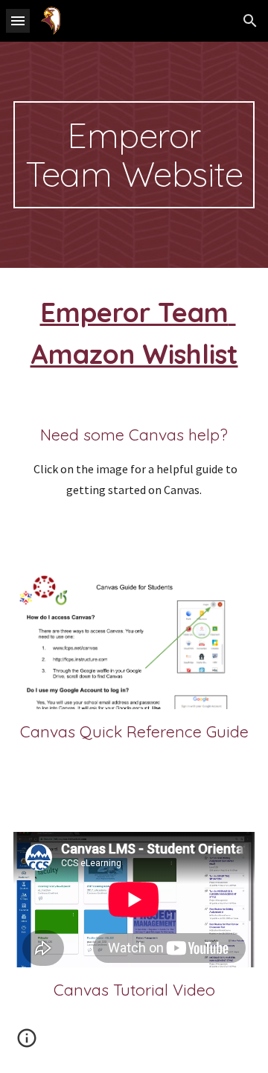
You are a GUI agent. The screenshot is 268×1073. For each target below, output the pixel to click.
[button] (18, 20)
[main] (134, 154)
